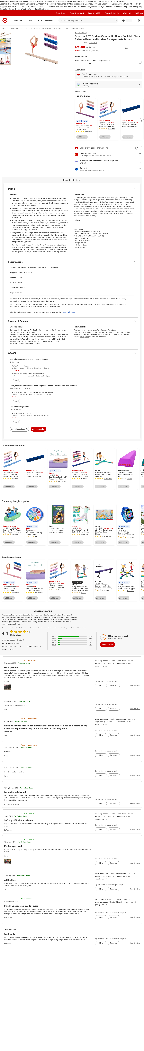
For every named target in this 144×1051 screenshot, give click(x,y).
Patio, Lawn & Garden (101, 1)
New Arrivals (68, 6)
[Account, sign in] (128, 20)
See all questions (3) (19, 429)
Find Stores (43, 9)
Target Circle (34, 9)
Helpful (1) (30, 415)
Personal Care (24, 4)
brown (83, 61)
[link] (81, 42)
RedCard (25, 9)
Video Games (112, 4)
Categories (17, 20)
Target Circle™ (61, 13)
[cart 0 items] (139, 20)
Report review (135, 686)
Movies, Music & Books (127, 4)
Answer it (16, 380)
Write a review (107, 644)
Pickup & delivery (45, 20)
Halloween (38, 1)
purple (101, 61)
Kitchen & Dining (86, 1)
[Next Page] (140, 62)
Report (46, 368)
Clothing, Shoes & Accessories (55, 1)
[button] (81, 43)
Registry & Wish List (112, 13)
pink (94, 61)
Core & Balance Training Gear (51, 28)
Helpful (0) (32, 394)
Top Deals (96, 6)
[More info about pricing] (126, 48)
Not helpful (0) (38, 368)
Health (50, 4)
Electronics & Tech (99, 4)
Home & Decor (73, 1)
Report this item (80, 91)
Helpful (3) (31, 376)
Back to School (22, 1)
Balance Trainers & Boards (74, 28)
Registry (18, 9)
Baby (10, 4)
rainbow (106, 61)
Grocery (113, 1)
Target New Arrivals (8, 1)
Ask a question (38, 429)
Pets (46, 4)
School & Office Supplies (70, 4)
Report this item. (68, 312)
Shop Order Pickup (130, 6)
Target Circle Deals (107, 6)
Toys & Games (86, 4)
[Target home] (5, 20)
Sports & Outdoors (37, 4)
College (31, 1)
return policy (84, 337)
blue (77, 61)
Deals (52, 6)
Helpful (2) (30, 368)
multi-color (89, 62)
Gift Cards (19, 6)
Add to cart (82, 137)
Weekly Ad (119, 6)
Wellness (57, 4)
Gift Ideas (11, 6)
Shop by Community (31, 6)
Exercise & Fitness (31, 28)
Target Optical (44, 6)
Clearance (59, 6)
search (116, 21)
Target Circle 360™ (94, 13)
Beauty (15, 4)
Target (4, 28)
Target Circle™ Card (77, 13)
